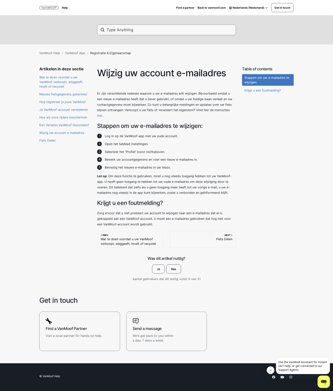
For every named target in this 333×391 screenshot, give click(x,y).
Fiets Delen (47, 140)
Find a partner (185, 7)
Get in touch (282, 7)
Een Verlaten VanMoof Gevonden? (64, 125)
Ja (158, 269)
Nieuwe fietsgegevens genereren (63, 94)
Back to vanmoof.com (212, 7)
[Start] (49, 7)
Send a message (147, 328)
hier (99, 115)
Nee (173, 269)
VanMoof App (75, 53)
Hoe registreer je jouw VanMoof (62, 102)
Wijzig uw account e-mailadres (61, 133)
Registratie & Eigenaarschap (110, 53)
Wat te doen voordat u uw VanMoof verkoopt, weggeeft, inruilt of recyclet (61, 81)
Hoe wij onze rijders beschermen (63, 117)
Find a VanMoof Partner (66, 328)
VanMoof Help (49, 53)
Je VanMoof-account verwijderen (63, 110)
